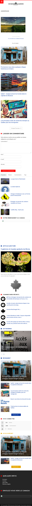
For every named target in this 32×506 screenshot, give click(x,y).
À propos (4, 479)
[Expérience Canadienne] (16, 2)
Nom (2, 154)
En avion (5, 345)
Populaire (3, 174)
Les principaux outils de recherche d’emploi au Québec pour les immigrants (15, 121)
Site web (2, 164)
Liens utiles (5, 482)
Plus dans (15, 43)
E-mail (2, 159)
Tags (25, 174)
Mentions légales (6, 484)
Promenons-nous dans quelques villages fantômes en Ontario (13, 68)
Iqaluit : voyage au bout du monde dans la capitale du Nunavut (13, 94)
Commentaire (4, 141)
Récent (10, 174)
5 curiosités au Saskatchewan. (16, 37)
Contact (4, 481)
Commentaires (17, 174)
